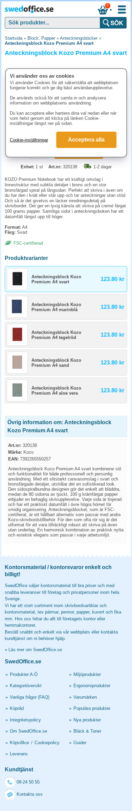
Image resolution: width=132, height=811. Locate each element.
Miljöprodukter (87, 674)
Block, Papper (41, 38)
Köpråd (17, 708)
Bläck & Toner (87, 731)
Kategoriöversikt (26, 685)
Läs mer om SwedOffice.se (35, 649)
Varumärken (85, 697)
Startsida (13, 38)
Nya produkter (87, 719)
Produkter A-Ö (24, 674)
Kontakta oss (30, 794)
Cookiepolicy (47, 742)
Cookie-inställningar (29, 140)
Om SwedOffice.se (28, 731)
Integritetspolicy (25, 719)
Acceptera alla (86, 140)
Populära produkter (91, 708)
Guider (79, 742)
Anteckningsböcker (78, 38)
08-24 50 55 (28, 782)
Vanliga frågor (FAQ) (29, 697)
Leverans (19, 753)
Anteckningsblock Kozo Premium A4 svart (49, 43)
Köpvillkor (19, 742)
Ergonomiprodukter (91, 685)
